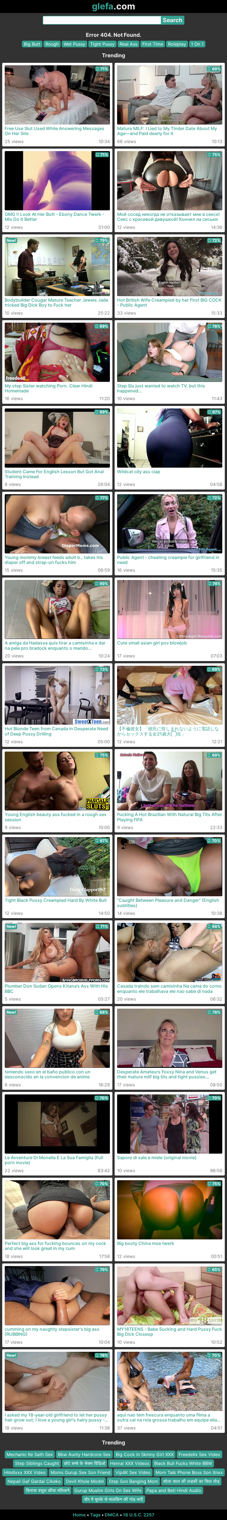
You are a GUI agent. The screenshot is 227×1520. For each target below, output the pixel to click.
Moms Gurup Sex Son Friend (80, 1472)
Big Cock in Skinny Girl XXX (145, 1454)
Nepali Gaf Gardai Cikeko (34, 1481)
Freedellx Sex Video (199, 1454)
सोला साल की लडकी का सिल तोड (191, 1481)
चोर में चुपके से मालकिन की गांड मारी (113, 1499)
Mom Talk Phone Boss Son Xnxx (189, 1472)
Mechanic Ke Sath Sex (30, 1454)
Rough (52, 44)
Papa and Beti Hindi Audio (173, 1490)
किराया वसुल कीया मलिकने (47, 1490)
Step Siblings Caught (37, 1463)
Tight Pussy (102, 44)
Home (79, 1514)
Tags (95, 1514)
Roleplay (177, 44)
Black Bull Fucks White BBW (183, 1463)
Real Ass (128, 44)
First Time (152, 44)
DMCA (112, 1514)
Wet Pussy (74, 44)
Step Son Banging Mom (133, 1481)
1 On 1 (197, 44)
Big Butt (32, 44)
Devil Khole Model (85, 1481)
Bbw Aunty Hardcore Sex (84, 1454)
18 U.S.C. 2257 (138, 1514)
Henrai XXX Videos (129, 1463)
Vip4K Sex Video (133, 1472)
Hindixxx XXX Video (25, 1472)
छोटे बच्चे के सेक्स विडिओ (84, 1463)
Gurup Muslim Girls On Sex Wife (107, 1490)
